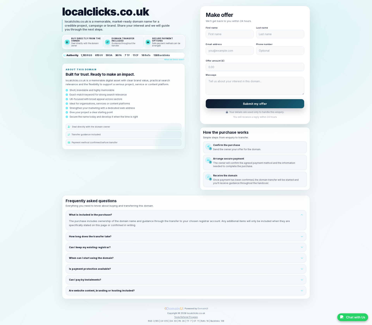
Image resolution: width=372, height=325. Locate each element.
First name (212, 27)
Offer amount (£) (215, 60)
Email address (214, 44)
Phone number (264, 44)
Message (211, 75)
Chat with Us (355, 317)
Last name (262, 27)
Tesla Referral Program (186, 317)
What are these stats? (174, 60)
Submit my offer (255, 104)
